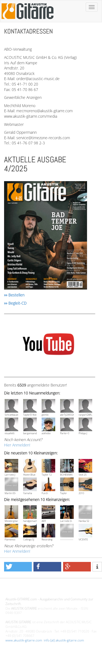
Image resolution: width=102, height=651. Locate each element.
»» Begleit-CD (15, 303)
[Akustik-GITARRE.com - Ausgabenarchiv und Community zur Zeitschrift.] (27, 20)
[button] (18, 566)
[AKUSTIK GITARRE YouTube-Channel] (48, 345)
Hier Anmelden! (17, 445)
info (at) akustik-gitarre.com (64, 640)
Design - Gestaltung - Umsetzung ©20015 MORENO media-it (50, 590)
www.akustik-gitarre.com (23, 640)
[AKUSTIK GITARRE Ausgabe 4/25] (45, 236)
